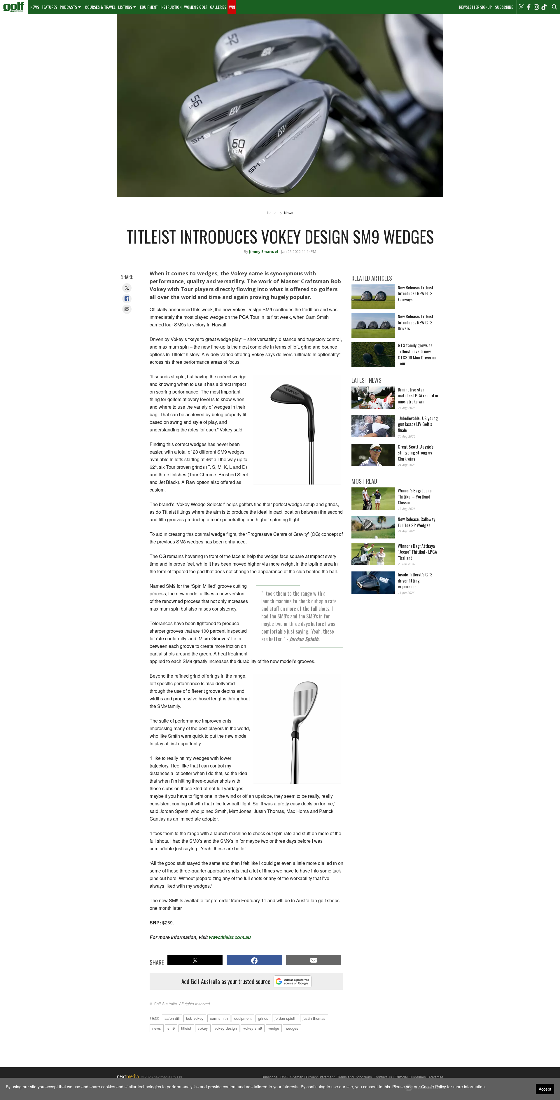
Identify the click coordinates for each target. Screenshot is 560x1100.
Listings (125, 7)
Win (232, 7)
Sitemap (296, 1076)
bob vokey (195, 1018)
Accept (545, 1089)
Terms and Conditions (354, 1076)
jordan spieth (285, 1018)
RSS (284, 1076)
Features (49, 7)
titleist (186, 1028)
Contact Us (383, 1076)
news (156, 1028)
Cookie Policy (433, 1086)
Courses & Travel (100, 7)
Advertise (435, 1076)
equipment (243, 1018)
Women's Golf (195, 7)
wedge (273, 1028)
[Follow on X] (521, 7)
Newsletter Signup (475, 7)
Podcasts (68, 7)
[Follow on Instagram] (536, 7)
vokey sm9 (252, 1028)
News (34, 7)
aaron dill (172, 1018)
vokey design (225, 1028)
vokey (203, 1028)
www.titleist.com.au (230, 937)
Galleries (218, 7)
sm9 (171, 1028)
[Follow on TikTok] (544, 7)
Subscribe (504, 7)
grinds (263, 1018)
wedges (292, 1028)
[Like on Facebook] (529, 7)
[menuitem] (14, 7)
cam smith (219, 1018)
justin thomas (314, 1018)
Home (271, 212)
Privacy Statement (320, 1076)
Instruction (170, 7)
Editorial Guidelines (410, 1076)
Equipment (149, 7)
